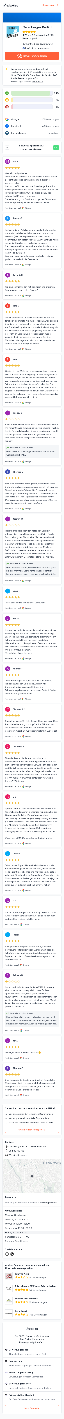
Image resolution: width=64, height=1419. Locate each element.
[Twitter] (12, 1254)
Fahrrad (33, 1202)
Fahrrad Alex (22, 1273)
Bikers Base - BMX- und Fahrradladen (35, 1286)
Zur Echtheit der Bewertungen (38, 43)
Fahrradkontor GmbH (26, 1298)
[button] (32, 1176)
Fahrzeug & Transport (16, 1202)
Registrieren (49, 5)
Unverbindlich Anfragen (30, 1129)
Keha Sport (21, 1311)
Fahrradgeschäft (48, 1202)
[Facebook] (7, 1254)
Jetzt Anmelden (32, 1408)
